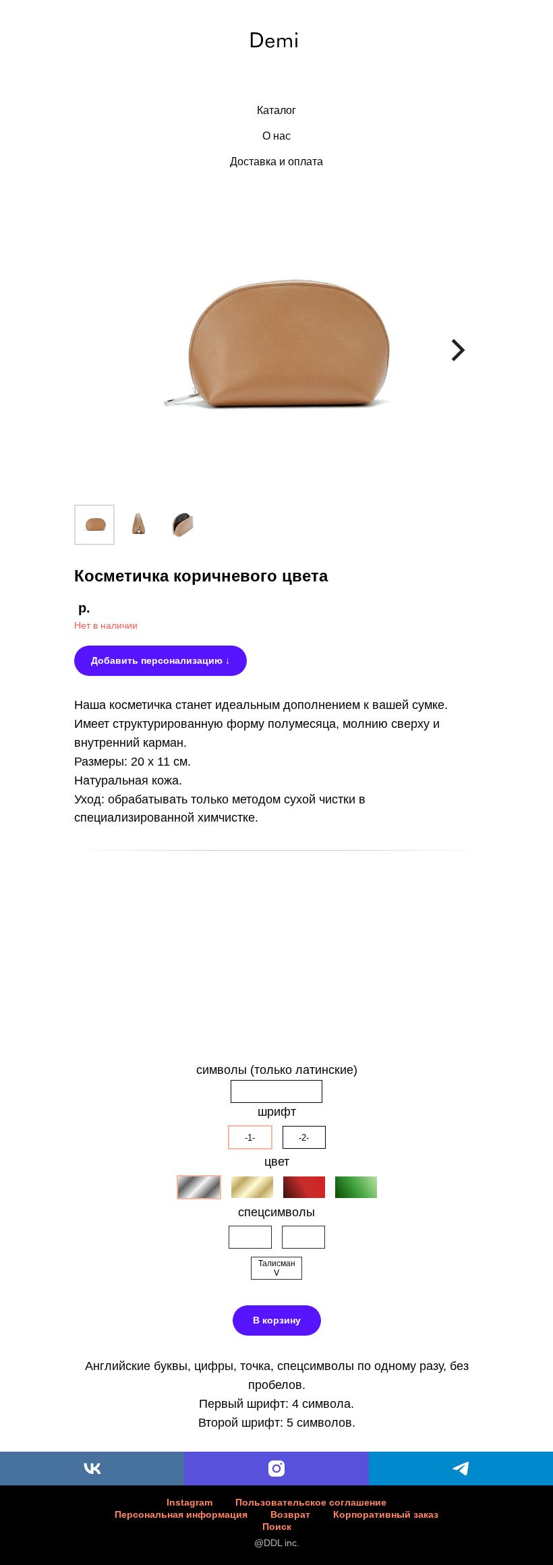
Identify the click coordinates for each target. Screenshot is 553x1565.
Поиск (276, 1526)
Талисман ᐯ (276, 1268)
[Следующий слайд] (458, 350)
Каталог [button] (276, 110)
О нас (276, 136)
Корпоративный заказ (385, 1514)
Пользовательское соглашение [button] (310, 1502)
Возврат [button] (290, 1514)
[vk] (92, 1468)
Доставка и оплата (276, 161)
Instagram (189, 1502)
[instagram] (276, 1468)
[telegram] (461, 1468)
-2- (304, 1138)
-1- (250, 1138)
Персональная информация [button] (181, 1514)
